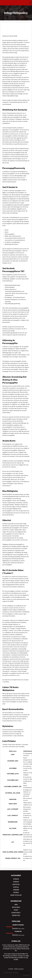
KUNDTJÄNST (16, 912)
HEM (16, 904)
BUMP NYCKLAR (16, 895)
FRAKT (16, 910)
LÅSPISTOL (16, 884)
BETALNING (16, 907)
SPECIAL (16, 887)
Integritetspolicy (24, 972)
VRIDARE (16, 890)
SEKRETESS (16, 915)
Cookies (15, 972)
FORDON (16, 882)
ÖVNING (16, 892)
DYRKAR (16, 879)
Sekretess (26, 975)
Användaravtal (7, 972)
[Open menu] (30, 2)
